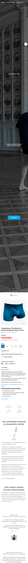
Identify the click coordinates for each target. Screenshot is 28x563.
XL (16, 346)
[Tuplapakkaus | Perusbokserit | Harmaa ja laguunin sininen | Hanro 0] (14, 312)
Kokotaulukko (4, 398)
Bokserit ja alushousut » (11, 332)
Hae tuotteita (8, 407)
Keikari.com (14, 531)
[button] (7, 356)
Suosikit (19, 407)
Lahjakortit (19, 411)
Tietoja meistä (10, 2)
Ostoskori (8, 411)
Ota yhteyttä (19, 2)
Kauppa (3, 332)
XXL (21, 346)
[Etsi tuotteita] (26, 44)
